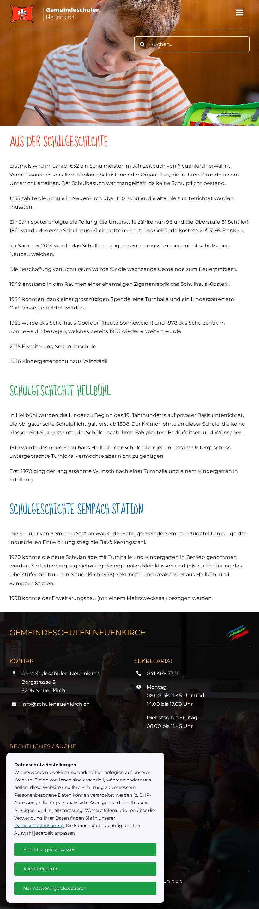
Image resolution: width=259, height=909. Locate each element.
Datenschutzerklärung (39, 825)
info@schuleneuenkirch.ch (55, 704)
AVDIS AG (171, 882)
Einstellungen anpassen (49, 849)
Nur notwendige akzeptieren (54, 888)
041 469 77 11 (162, 673)
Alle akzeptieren (40, 869)
